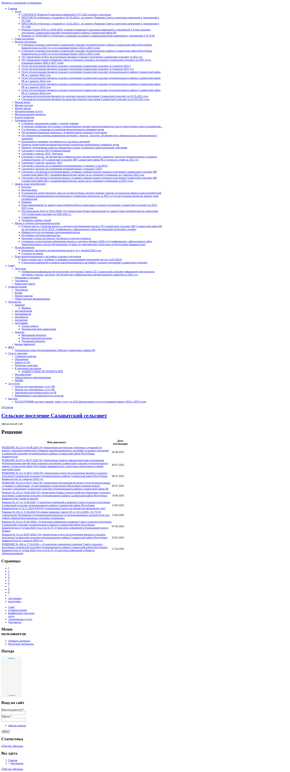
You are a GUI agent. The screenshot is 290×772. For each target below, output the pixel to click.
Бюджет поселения (25, 41)
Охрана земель (29, 326)
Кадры (18, 292)
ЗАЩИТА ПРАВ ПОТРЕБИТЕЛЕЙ (42, 371)
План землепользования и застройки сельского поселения (48, 256)
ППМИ (19, 380)
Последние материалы (21, 643)
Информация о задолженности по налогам (39, 395)
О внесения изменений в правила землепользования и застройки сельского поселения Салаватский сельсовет (84, 262)
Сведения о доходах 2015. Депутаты (42, 153)
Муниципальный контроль (30, 114)
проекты (20, 332)
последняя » (15, 601)
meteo (11, 695)
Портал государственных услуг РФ (35, 386)
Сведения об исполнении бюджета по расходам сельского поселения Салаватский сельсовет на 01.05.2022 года (85, 99)
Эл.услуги (14, 383)
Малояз (11, 658)
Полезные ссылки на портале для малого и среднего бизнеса (56, 238)
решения (20, 304)
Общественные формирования (32, 298)
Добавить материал (19, 640)
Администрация (17, 286)
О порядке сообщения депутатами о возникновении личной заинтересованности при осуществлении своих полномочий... (91, 126)
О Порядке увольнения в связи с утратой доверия (49, 123)
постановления (23, 310)
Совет (11, 265)
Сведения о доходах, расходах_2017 (41, 162)
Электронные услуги (20, 619)
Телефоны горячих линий (36, 220)
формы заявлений (25, 344)
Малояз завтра (23, 108)
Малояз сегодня (24, 105)
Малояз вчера (22, 102)
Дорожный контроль (33, 341)
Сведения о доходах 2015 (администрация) (45, 150)
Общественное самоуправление (33, 377)
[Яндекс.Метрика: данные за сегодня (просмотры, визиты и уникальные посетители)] (12, 769)
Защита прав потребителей (30, 183)
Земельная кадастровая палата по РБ (35, 392)
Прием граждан (24, 295)
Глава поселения (24, 38)
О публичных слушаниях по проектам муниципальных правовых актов (62, 129)
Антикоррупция (24, 120)
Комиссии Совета (25, 283)
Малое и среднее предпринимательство (37, 223)
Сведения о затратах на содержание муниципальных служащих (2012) (61, 168)
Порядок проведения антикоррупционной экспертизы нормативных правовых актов (70, 144)
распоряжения (23, 313)
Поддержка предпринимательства (40, 235)
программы (21, 323)
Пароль (6, 716)
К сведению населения (28, 368)
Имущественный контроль (36, 338)
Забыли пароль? (17, 725)
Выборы (26, 307)
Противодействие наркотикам (38, 329)
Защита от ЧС (23, 362)
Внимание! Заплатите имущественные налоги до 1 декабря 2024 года (61, 250)
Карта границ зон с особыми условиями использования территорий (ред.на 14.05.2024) (71, 259)
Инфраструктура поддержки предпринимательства (50, 232)
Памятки (26, 202)
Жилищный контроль (33, 335)
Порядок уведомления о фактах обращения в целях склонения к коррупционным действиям (74, 147)
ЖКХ (11, 347)
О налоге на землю (32, 253)
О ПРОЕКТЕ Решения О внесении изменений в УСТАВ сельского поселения (66, 14)
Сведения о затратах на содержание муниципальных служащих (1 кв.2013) (64, 165)
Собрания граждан (25, 356)
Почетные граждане (26, 365)
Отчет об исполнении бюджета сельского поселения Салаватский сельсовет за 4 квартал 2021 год (77, 69)
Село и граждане (17, 353)
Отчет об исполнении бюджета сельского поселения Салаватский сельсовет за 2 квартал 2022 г (76, 66)
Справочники (29, 217)
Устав (18, 11)
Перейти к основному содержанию (21, 2)
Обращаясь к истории (27, 277)
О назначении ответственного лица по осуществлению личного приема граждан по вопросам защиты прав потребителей (91, 193)
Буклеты (26, 186)
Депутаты (20, 268)
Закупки (13, 398)
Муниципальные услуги (29, 111)
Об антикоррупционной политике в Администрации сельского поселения (64, 132)
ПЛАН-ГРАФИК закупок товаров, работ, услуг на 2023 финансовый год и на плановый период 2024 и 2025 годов (80, 401)
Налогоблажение (24, 247)
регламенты (21, 317)
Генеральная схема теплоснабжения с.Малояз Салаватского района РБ (55, 350)
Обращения (21, 359)
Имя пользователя (12, 709)
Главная (12, 8)
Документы (21, 280)
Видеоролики (29, 190)
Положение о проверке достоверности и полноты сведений (55, 141)
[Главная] (7, 407)
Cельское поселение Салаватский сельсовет (54, 415)
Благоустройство (24, 117)
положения (21, 320)
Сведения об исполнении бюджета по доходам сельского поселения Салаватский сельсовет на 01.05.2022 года (84, 96)
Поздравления (23, 374)
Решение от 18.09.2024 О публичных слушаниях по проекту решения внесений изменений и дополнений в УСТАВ (88, 35)
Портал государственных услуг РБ (34, 389)
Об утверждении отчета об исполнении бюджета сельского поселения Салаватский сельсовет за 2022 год (81, 56)
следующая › (15, 598)
